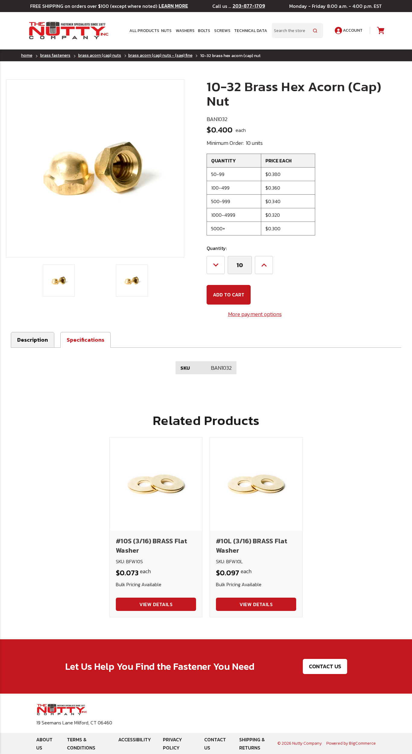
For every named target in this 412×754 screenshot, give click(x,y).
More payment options (255, 314)
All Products (143, 30)
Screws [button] (222, 30)
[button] (85, 340)
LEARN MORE (173, 5)
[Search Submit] (315, 30)
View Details (156, 604)
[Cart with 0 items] (380, 30)
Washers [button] (185, 30)
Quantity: (217, 248)
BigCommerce (362, 743)
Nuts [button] (166, 30)
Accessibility (134, 739)
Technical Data (249, 30)
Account (352, 30)
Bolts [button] (204, 30)
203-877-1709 (249, 5)
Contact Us (325, 666)
